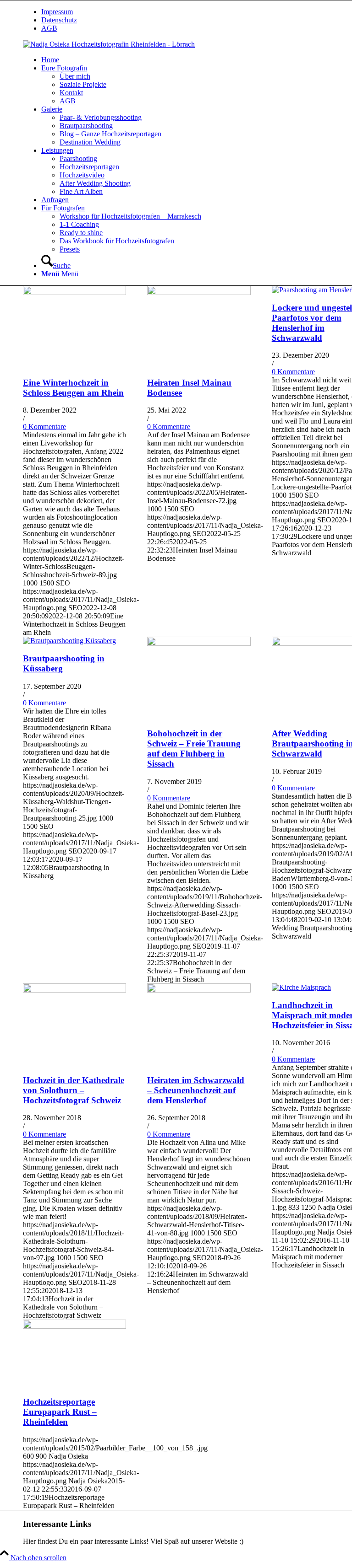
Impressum (57, 12)
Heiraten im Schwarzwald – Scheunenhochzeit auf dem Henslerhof (195, 1090)
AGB (49, 28)
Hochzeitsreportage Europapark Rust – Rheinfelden (60, 1412)
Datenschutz (59, 20)
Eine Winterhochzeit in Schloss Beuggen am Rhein (73, 387)
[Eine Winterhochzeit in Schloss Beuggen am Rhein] (74, 292)
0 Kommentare (44, 426)
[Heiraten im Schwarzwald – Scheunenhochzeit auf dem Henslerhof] (198, 990)
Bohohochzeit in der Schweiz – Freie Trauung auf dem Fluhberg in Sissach (194, 748)
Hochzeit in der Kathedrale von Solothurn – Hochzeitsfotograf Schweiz (73, 1090)
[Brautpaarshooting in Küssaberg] (69, 640)
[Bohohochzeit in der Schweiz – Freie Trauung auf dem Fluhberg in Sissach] (198, 643)
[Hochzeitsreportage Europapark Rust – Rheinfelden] (74, 1326)
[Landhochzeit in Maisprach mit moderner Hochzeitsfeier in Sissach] (301, 987)
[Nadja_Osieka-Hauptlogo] (109, 44)
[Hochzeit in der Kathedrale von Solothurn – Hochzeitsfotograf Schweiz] (74, 990)
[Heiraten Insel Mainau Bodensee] (198, 292)
